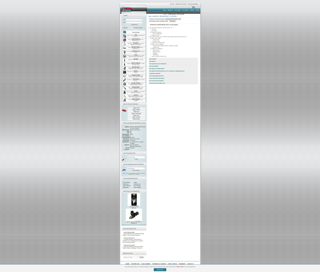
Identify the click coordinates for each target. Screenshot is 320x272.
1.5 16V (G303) (173, 16)
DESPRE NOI (135, 264)
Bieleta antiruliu (156, 51)
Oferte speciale (126, 185)
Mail (124, 19)
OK (179, 19)
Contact (197, 10)
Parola (124, 22)
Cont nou (172, 4)
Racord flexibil (137, 185)
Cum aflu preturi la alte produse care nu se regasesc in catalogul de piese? (167, 71)
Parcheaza (172, 21)
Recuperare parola (138, 27)
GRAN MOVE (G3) (164, 16)
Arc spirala (154, 30)
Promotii (192, 10)
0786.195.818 (172, 14)
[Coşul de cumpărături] (158, 7)
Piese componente (157, 33)
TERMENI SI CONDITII (159, 264)
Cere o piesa (185, 10)
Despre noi (170, 10)
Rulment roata (156, 41)
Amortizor (154, 29)
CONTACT (190, 264)
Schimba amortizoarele (129, 238)
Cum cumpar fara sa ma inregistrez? (158, 63)
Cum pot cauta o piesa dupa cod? (157, 83)
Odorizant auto (137, 184)
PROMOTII (182, 264)
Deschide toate (154, 21)
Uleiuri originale (137, 187)
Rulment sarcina (155, 35)
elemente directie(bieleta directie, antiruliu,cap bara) (165, 45)
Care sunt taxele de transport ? (156, 80)
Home (164, 10)
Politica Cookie (180, 266)
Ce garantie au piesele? (154, 73)
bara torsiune (156, 50)
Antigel (135, 182)
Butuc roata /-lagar (156, 38)
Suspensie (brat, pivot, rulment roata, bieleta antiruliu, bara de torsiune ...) (169, 36)
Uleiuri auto (126, 187)
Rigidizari (155, 53)
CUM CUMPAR (145, 264)
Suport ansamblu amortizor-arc (159, 56)
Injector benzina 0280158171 (134, 222)
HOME (128, 264)
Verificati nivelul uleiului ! (129, 245)
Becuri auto (126, 184)
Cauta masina (136, 170)
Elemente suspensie (156, 32)
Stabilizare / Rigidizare (157, 48)
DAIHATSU (155, 16)
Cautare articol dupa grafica (158, 42)
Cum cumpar (177, 10)
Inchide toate (164, 21)
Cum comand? (152, 59)
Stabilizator (155, 54)
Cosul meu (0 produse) (192, 4)
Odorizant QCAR (134, 207)
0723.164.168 (180, 14)
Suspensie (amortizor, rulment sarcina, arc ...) (162, 27)
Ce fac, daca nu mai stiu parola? (156, 78)
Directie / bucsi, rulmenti (157, 44)
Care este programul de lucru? (156, 75)
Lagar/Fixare (156, 47)
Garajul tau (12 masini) (181, 4)
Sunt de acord (160, 269)
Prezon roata (156, 39)
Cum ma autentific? (153, 66)
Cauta (136, 159)
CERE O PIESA (172, 264)
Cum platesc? (152, 61)
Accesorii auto (126, 182)
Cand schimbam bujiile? (129, 232)
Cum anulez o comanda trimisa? (156, 68)
